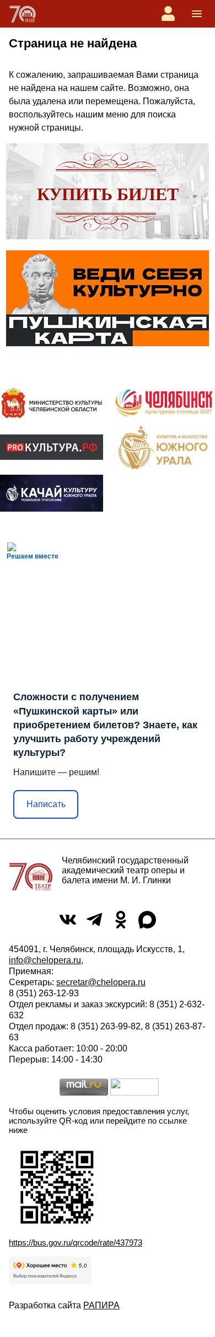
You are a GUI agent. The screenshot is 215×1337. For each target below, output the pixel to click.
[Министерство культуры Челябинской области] (51, 403)
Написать (46, 804)
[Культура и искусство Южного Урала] (163, 447)
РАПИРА (101, 1305)
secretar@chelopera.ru (101, 982)
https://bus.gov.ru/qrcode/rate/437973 (75, 1242)
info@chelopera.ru (45, 960)
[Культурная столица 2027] (163, 403)
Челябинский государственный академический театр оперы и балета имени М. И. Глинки (125, 870)
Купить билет (108, 194)
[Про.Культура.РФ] (51, 446)
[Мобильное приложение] (51, 493)
